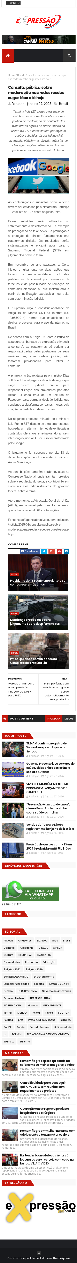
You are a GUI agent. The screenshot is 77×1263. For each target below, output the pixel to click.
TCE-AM (16, 1034)
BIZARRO (42, 940)
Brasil (20, 75)
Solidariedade (63, 1027)
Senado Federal (39, 1027)
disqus (69, 718)
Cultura (8, 955)
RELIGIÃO (66, 1020)
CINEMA (57, 948)
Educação (49, 962)
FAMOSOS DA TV (59, 984)
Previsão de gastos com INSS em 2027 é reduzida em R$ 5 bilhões (49, 846)
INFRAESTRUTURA (40, 998)
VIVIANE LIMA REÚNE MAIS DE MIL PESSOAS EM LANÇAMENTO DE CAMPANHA (47, 788)
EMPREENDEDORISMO (16, 976)
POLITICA (63, 1012)
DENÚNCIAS (25, 955)
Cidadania (26, 948)
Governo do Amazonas (56, 991)
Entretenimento (44, 976)
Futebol (8, 991)
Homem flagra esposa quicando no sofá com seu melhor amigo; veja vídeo (47, 1063)
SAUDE (7, 1027)
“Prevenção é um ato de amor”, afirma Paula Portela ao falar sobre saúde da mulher (48, 808)
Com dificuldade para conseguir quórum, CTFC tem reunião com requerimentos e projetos (43, 1087)
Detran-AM (44, 955)
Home (11, 75)
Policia (36, 1012)
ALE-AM (8, 940)
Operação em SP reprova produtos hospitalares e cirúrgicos (45, 1111)
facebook (53, 718)
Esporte (39, 984)
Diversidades (12, 962)
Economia (31, 962)
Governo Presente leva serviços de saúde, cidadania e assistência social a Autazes (50, 768)
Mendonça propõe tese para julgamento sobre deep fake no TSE (35, 622)
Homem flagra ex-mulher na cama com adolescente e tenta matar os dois (48, 1133)
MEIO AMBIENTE (52, 1005)
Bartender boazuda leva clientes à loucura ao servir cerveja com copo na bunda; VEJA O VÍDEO (47, 1159)
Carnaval (9, 948)
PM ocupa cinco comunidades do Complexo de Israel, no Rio (33, 661)
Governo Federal (14, 998)
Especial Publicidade (16, 984)
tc (5, 1034)
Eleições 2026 (34, 969)
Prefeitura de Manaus (41, 1020)
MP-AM (8, 1012)
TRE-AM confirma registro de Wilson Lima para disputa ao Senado (46, 747)
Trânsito (9, 1041)
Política (8, 1020)
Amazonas (25, 940)
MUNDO (22, 1012)
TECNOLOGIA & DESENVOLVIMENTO (48, 1034)
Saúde (21, 1027)
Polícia (49, 1012)
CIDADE (43, 948)
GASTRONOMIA (27, 991)
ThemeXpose (61, 1258)
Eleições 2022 (12, 969)
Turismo (25, 1041)
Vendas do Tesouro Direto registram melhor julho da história (50, 827)
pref (20, 1020)
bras (55, 940)
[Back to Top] (39, 1253)
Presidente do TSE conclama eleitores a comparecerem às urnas (38, 583)
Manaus (33, 1005)
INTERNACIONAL (13, 1005)
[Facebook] (69, 3)
